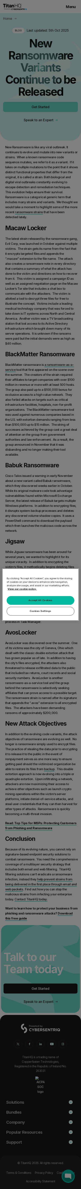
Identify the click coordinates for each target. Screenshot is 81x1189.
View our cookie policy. (22, 589)
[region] (40, 594)
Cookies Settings (40, 611)
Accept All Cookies (40, 600)
